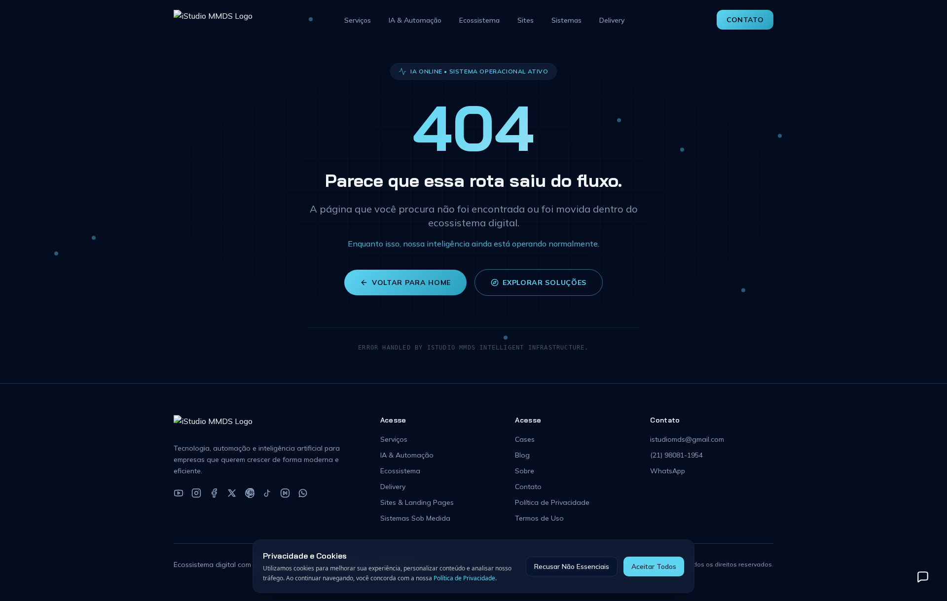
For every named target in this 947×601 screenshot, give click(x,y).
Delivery (611, 20)
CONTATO (745, 19)
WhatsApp (667, 470)
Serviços (357, 20)
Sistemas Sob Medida (415, 518)
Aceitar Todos (653, 566)
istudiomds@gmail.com (687, 439)
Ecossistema (479, 20)
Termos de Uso (539, 518)
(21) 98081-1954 (676, 455)
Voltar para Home (411, 282)
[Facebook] (214, 493)
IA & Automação (415, 20)
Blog (522, 455)
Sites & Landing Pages (417, 502)
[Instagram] (196, 493)
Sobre (524, 470)
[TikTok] (267, 493)
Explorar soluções (544, 282)
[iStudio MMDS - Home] (213, 20)
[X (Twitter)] (232, 493)
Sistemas (566, 20)
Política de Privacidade (552, 502)
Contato (528, 486)
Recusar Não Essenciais (571, 566)
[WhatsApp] (303, 493)
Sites (525, 20)
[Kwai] (285, 493)
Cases (525, 439)
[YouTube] (178, 493)
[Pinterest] (250, 493)
